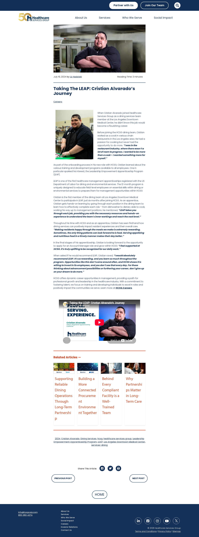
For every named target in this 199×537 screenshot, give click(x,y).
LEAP (100, 441)
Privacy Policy (164, 531)
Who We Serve (132, 18)
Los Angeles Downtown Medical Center (124, 441)
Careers (57, 101)
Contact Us (66, 530)
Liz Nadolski (76, 76)
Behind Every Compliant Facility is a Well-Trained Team (110, 395)
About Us (81, 18)
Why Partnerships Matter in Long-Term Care (134, 390)
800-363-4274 (25, 515)
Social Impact (163, 18)
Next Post (138, 478)
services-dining (99, 445)
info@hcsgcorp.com (28, 512)
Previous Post (63, 478)
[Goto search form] (177, 5)
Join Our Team (154, 5)
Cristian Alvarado (70, 438)
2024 (57, 438)
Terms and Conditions (146, 531)
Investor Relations (69, 527)
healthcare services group (117, 438)
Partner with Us (123, 5)
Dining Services (88, 438)
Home (99, 494)
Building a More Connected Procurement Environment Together (88, 395)
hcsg (99, 438)
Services (104, 18)
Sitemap (177, 531)
